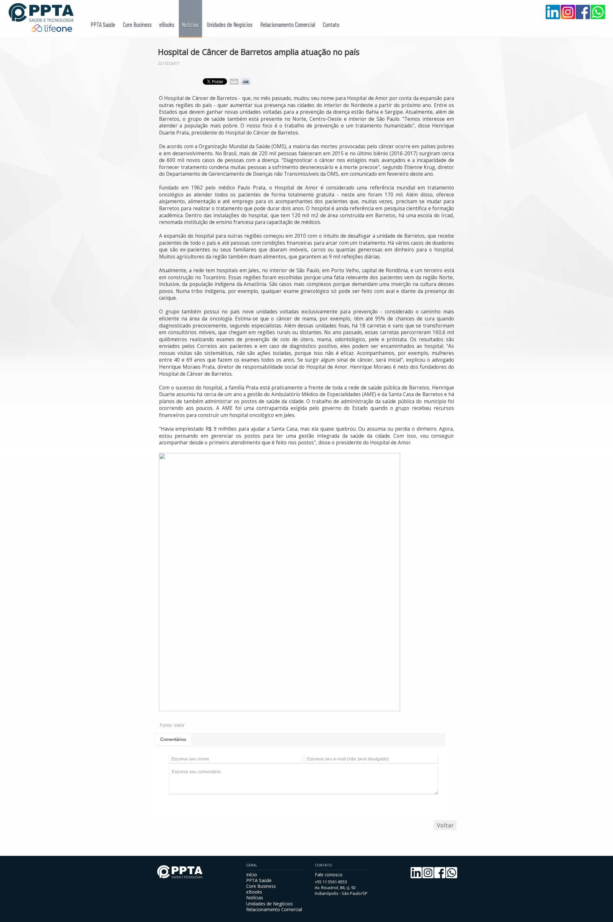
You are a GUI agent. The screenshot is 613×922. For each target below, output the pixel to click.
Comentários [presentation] (173, 739)
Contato (331, 24)
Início (251, 875)
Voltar (445, 825)
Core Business (137, 24)
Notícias (190, 24)
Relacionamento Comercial (287, 24)
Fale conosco (329, 875)
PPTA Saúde (103, 24)
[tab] (173, 739)
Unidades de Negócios (230, 24)
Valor (179, 725)
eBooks (166, 24)
